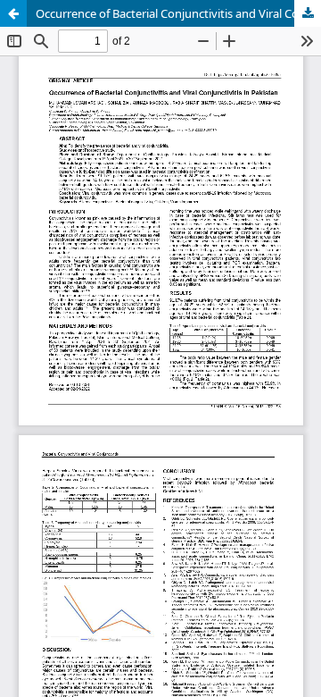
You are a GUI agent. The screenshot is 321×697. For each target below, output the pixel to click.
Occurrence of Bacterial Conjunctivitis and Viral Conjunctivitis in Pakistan (178, 13)
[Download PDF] (307, 13)
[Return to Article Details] (13, 13)
